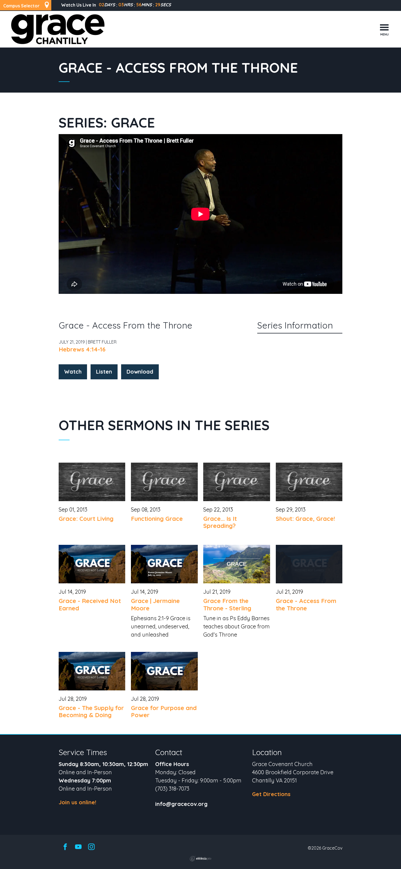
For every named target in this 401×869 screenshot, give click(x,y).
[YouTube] (78, 847)
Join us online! (77, 802)
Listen (104, 371)
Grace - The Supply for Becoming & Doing (91, 711)
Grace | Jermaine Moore (155, 604)
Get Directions (271, 794)
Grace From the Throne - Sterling (227, 604)
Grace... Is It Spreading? (220, 522)
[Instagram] (91, 847)
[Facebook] (65, 847)
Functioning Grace (157, 518)
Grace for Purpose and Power (164, 711)
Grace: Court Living (86, 518)
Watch (73, 371)
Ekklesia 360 (200, 858)
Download (140, 371)
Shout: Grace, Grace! (305, 518)
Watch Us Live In (78, 5)
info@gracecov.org (181, 804)
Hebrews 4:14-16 (82, 349)
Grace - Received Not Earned (90, 604)
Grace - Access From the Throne (306, 604)
